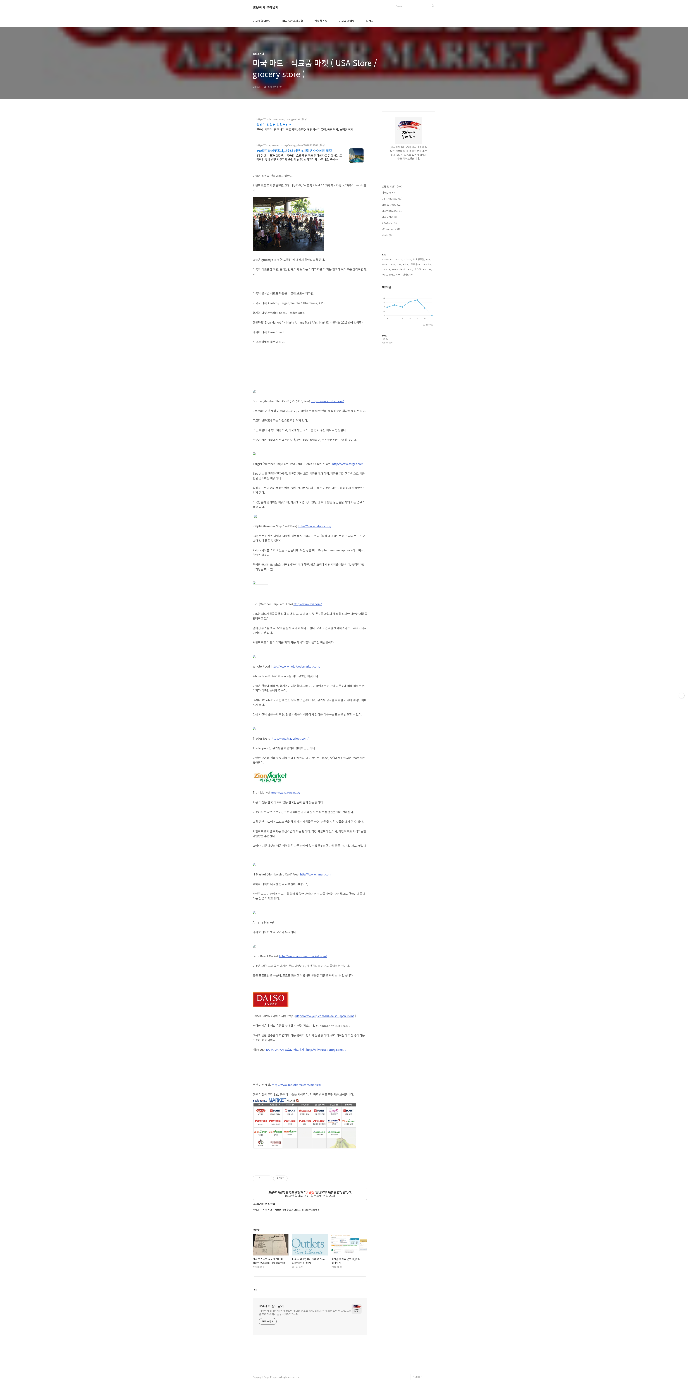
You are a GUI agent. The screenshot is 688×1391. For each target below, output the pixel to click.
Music (387, 235)
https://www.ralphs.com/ (314, 526)
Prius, (406, 264)
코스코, (418, 269)
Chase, (408, 259)
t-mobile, (427, 264)
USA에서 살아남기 (265, 7)
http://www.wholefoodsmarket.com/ (295, 666)
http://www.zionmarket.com (285, 792)
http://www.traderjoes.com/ (290, 738)
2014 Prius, (387, 259)
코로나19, (415, 264)
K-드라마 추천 (420, 1308)
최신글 (370, 20)
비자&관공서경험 (292, 20)
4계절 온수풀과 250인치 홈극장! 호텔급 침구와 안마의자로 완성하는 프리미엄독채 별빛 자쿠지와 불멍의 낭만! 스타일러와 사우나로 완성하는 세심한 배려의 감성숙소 (299, 157)
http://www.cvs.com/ (307, 604)
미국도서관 (389, 217)
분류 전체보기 (392, 186)
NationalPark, (399, 269)
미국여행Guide (392, 211)
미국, (398, 274)
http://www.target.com (348, 464)
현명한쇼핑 (321, 20)
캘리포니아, (408, 274)
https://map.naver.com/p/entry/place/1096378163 (287, 145)
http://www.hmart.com (315, 874)
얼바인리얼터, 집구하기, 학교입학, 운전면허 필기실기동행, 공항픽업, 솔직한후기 (304, 129)
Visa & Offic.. (391, 204)
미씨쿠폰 (417, 1371)
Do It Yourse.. (392, 198)
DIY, (400, 264)
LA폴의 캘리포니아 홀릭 (423, 1351)
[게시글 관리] (268, 1178)
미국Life (388, 192)
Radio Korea (419, 1319)
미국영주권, (419, 259)
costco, (399, 259)
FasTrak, (427, 269)
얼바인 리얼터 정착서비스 (274, 124)
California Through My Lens (422, 1362)
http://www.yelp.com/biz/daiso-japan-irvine (324, 1016)
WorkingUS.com (421, 1325)
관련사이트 (418, 1377)
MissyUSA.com (421, 1314)
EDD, (410, 269)
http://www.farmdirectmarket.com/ (303, 956)
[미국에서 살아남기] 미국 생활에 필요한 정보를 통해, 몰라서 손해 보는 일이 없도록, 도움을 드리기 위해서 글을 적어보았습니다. (305, 1312)
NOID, (385, 274)
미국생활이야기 (262, 20)
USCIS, (392, 264)
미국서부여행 (347, 20)
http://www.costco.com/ (327, 401)
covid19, (386, 269)
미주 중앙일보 (419, 1331)
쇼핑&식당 (389, 223)
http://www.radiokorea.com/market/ (296, 1085)
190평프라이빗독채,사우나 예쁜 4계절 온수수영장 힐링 (294, 150)
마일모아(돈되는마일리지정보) (424, 1339)
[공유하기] (263, 1178)
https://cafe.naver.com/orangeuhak (278, 119)
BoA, (428, 259)
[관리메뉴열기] (681, 695)
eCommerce (391, 229)
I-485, (385, 264)
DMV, (392, 274)
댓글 (255, 1290)
